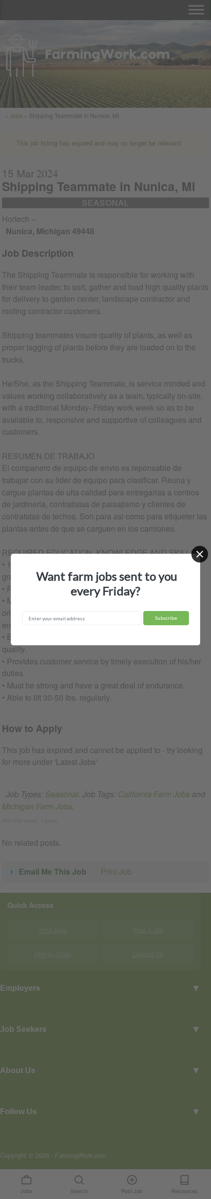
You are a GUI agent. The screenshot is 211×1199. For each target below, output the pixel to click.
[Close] (199, 554)
